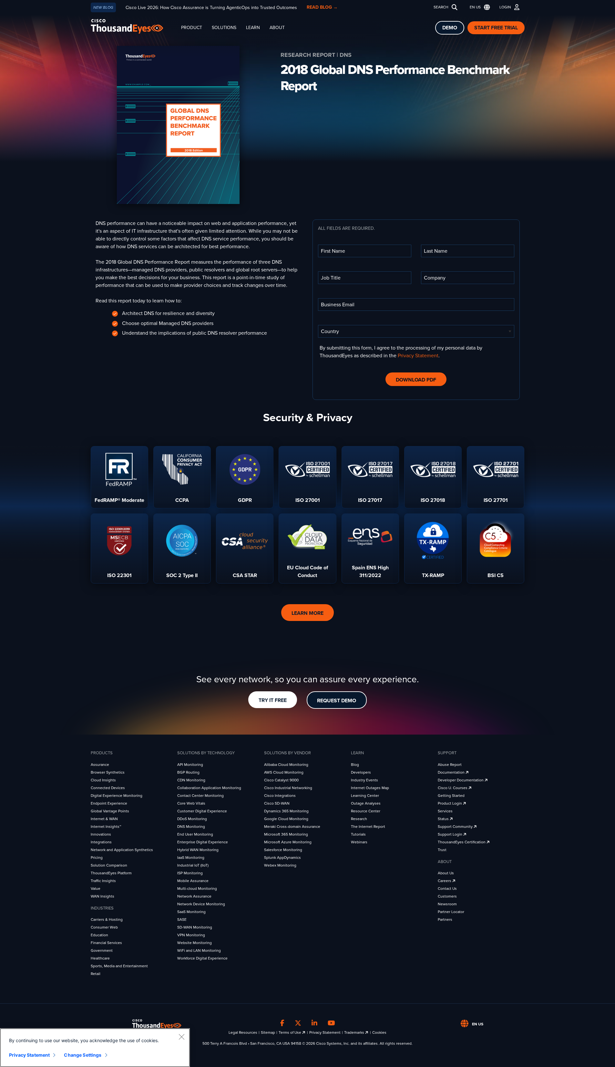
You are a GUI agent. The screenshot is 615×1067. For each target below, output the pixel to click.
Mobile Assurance (193, 881)
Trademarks (354, 1032)
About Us (446, 873)
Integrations (101, 842)
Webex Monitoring (280, 865)
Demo (449, 28)
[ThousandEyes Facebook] (282, 1023)
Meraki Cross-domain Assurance (292, 826)
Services (445, 811)
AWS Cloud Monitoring (283, 772)
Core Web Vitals (191, 803)
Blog (355, 764)
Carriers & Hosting (107, 919)
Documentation (452, 772)
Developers (361, 772)
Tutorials (358, 834)
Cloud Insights (103, 780)
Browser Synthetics (108, 772)
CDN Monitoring (191, 780)
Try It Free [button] (273, 700)
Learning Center (365, 795)
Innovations (101, 834)
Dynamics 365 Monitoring (286, 811)
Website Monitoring (194, 942)
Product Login (450, 803)
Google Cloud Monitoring (286, 819)
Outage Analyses (366, 803)
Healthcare (100, 958)
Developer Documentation (461, 780)
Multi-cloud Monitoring (197, 888)
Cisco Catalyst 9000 (281, 780)
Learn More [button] (307, 613)
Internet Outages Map (370, 788)
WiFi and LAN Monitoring (199, 950)
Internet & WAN (104, 819)
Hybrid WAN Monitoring (198, 850)
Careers (445, 881)
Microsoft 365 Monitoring (286, 834)
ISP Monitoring (190, 873)
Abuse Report (450, 764)
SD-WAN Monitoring (194, 927)
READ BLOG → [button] (322, 7)
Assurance (100, 764)
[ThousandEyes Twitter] (298, 1023)
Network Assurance (194, 896)
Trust (442, 850)
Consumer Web (104, 927)
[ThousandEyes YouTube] (331, 1023)
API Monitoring (190, 764)
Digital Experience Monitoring (116, 795)
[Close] (181, 1036)
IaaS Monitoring (190, 857)
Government (102, 950)
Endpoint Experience (109, 803)
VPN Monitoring (191, 935)
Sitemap (268, 1032)
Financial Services (106, 942)
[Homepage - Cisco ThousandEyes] (133, 26)
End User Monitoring (195, 834)
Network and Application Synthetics (122, 850)
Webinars (359, 842)
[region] (95, 1047)
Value (95, 888)
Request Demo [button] (336, 700)
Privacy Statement (418, 355)
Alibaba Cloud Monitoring (286, 764)
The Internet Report (368, 826)
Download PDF (416, 380)
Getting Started (451, 795)
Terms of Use (290, 1032)
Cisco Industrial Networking (288, 788)
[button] (478, 7)
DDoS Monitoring (192, 819)
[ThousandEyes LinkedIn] (314, 1023)
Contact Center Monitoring (200, 795)
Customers (447, 896)
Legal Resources (243, 1032)
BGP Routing (188, 772)
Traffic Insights (103, 881)
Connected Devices (108, 788)
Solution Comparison (109, 865)
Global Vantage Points (110, 811)
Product (191, 27)
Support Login (450, 834)
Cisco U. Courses (453, 788)
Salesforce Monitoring (283, 850)
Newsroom (447, 904)
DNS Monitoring (191, 826)
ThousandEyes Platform (111, 873)
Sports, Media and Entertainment (119, 966)
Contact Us (447, 888)
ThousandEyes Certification (462, 842)
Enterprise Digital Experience (202, 842)
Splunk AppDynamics (282, 857)
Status (444, 819)
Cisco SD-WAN (277, 803)
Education (99, 935)
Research (359, 819)
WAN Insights (102, 896)
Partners (445, 919)
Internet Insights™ (106, 826)
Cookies (379, 1032)
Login (505, 7)
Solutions (224, 27)
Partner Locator (451, 911)
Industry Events (364, 780)
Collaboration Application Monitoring (209, 788)
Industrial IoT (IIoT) (193, 865)
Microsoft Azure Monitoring (288, 842)
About (277, 27)
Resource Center (365, 811)
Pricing (97, 857)
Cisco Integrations (280, 795)
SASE (182, 919)
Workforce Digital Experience (202, 958)
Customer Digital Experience (202, 811)
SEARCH (441, 7)
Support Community (456, 826)
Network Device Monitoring (201, 904)
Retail (95, 973)
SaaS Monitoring (191, 911)
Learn (253, 27)
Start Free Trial (496, 28)
